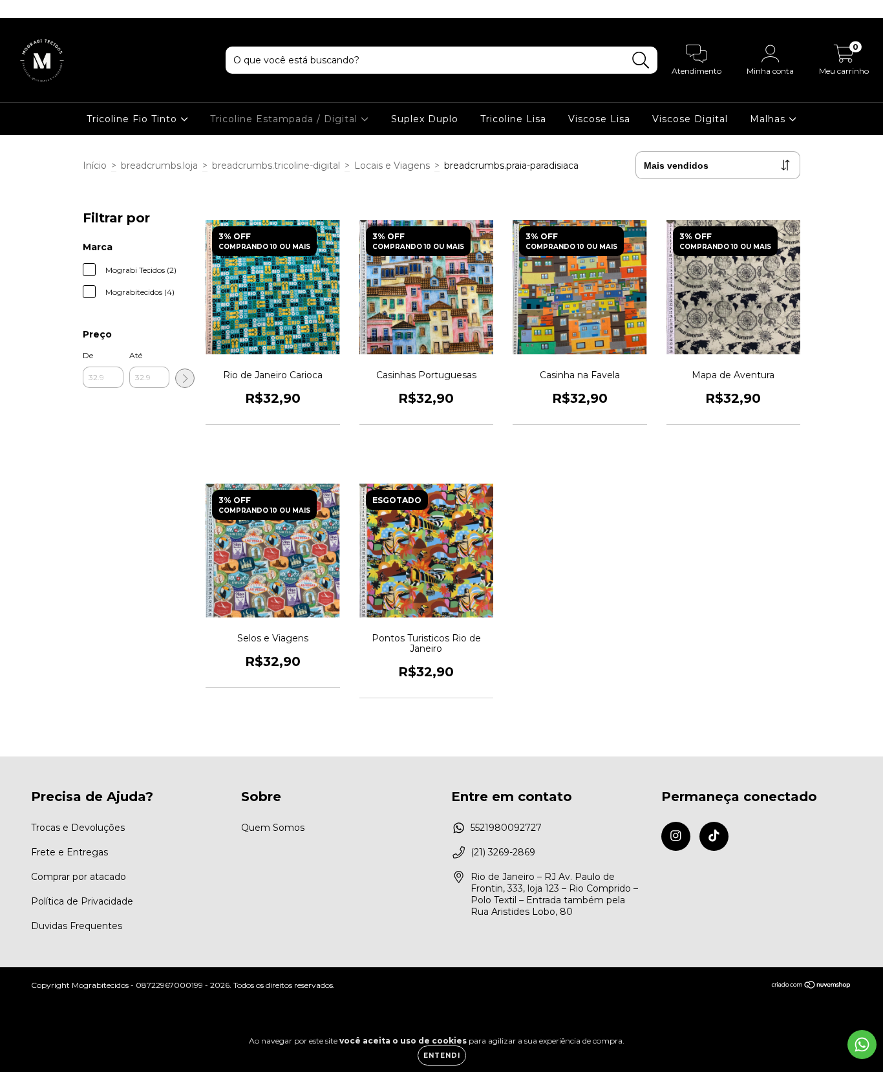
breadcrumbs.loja (159, 165)
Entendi (441, 1055)
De (88, 355)
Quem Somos (272, 827)
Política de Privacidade (82, 901)
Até (135, 355)
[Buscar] (641, 60)
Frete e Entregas (69, 852)
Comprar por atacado (78, 877)
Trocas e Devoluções (78, 827)
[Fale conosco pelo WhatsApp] (862, 1044)
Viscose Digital (690, 119)
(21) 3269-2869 (503, 852)
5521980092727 (506, 827)
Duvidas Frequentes (76, 926)
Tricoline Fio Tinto (133, 119)
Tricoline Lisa (513, 119)
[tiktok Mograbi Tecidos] (37, 9)
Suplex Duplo (424, 119)
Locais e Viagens (392, 165)
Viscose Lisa (599, 119)
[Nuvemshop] (811, 986)
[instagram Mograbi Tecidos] (19, 9)
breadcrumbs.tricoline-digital (276, 165)
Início (95, 165)
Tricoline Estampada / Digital (285, 119)
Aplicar (185, 378)
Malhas (769, 119)
